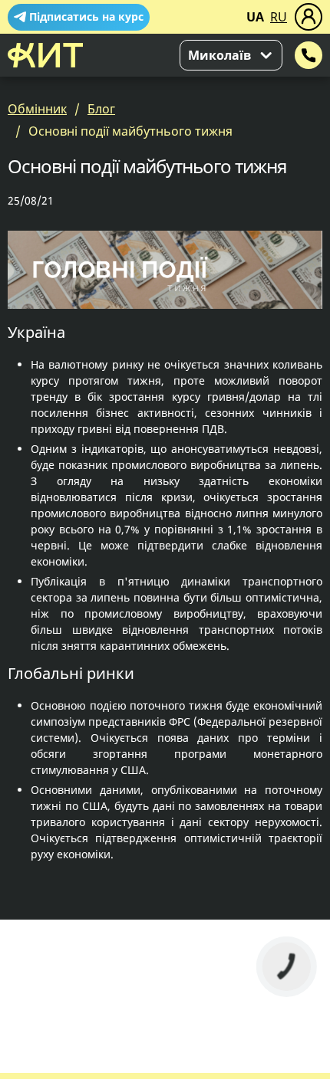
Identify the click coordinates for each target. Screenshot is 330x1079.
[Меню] (308, 17)
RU (278, 16)
